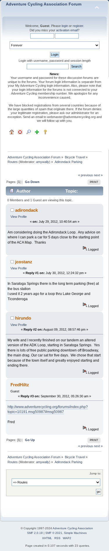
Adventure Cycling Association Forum (43, 4)
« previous (85, 175)
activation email (67, 30)
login (65, 26)
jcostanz (23, 261)
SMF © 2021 (53, 532)
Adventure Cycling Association (73, 528)
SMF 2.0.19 (35, 532)
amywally (42, 162)
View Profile (18, 216)
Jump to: (95, 473)
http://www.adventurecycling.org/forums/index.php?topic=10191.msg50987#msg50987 (48, 409)
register (78, 26)
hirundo (23, 318)
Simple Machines (75, 532)
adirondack (26, 210)
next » (98, 175)
